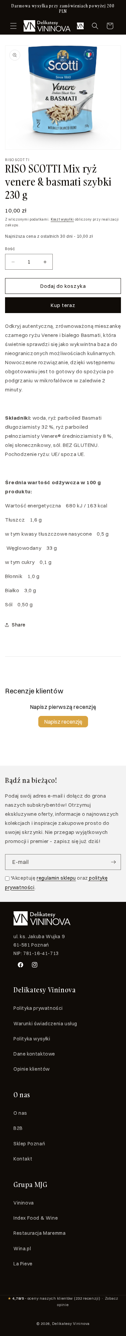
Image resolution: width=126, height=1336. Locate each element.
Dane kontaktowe (34, 1054)
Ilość (10, 248)
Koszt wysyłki (62, 219)
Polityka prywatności (38, 1008)
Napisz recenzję (63, 721)
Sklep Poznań (29, 1144)
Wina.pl (22, 1249)
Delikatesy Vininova (71, 1323)
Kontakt (22, 1159)
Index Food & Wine (35, 1218)
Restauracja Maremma (39, 1233)
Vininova (23, 1203)
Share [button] (19, 625)
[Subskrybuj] (113, 862)
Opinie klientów (31, 1069)
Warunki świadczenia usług (45, 1024)
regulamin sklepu (56, 878)
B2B (18, 1128)
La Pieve (23, 1264)
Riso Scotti (17, 160)
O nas (20, 1113)
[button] (13, 25)
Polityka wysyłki (31, 1039)
